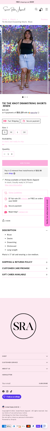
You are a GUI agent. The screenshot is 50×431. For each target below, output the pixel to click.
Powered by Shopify (9, 419)
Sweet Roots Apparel (23, 411)
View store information (13, 185)
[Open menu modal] (46, 9)
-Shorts (13, 19)
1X (24, 132)
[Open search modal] (36, 9)
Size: (5, 127)
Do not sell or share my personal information (17, 417)
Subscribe (43, 383)
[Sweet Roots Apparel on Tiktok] (11, 391)
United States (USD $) (12, 407)
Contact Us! (23, 212)
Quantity (6, 149)
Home (4, 19)
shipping (24, 199)
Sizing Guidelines (15, 193)
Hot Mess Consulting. (20, 415)
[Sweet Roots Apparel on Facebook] (3, 391)
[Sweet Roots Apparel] (14, 9)
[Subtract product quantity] (4, 154)
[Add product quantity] (12, 154)
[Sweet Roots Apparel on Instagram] (7, 391)
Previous (44, 19)
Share (7, 221)
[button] (25, 112)
